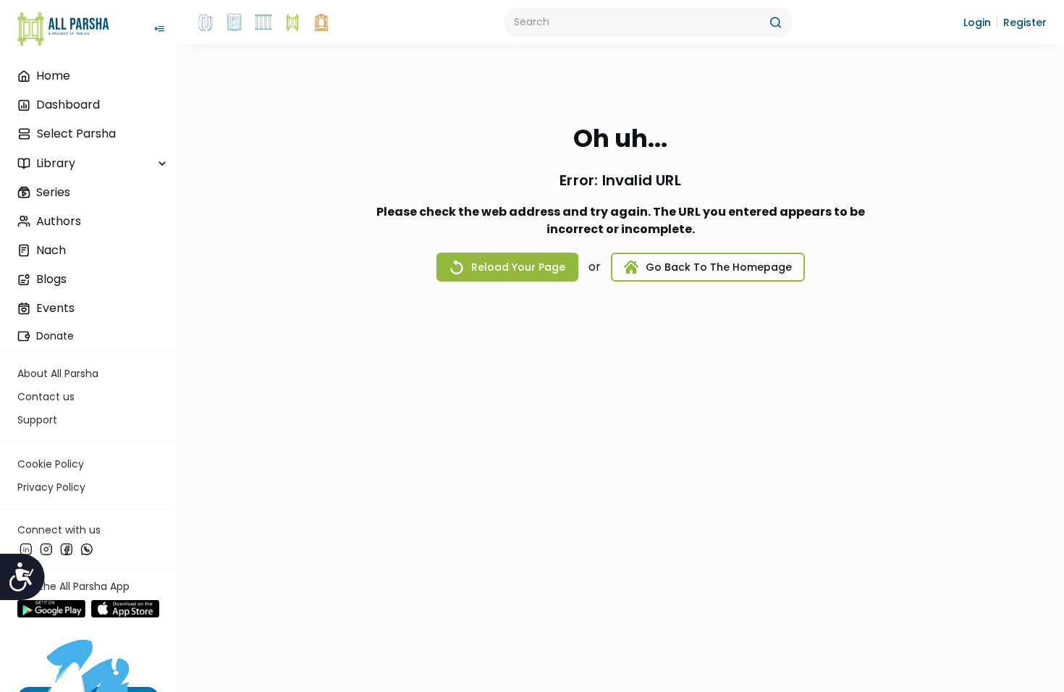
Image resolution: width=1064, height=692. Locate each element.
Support (37, 420)
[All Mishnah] (234, 22)
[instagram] (46, 549)
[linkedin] (26, 549)
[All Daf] (321, 22)
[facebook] (66, 549)
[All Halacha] (263, 22)
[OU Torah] (205, 22)
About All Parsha (57, 373)
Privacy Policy (51, 487)
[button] (977, 22)
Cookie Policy (50, 464)
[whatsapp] (87, 549)
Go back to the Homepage (719, 267)
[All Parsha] (292, 22)
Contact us (46, 396)
